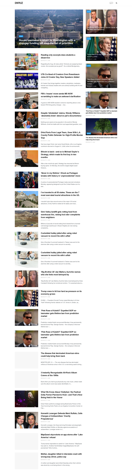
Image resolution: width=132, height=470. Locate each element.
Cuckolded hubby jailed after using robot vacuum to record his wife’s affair (59, 234)
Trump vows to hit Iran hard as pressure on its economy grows (61, 292)
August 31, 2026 (24, 46)
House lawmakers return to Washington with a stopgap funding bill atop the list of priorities (47, 41)
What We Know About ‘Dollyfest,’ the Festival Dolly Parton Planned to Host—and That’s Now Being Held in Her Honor (61, 394)
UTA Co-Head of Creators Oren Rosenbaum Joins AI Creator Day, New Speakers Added (60, 75)
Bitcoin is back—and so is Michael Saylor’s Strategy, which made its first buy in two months (60, 154)
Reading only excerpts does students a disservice (58, 56)
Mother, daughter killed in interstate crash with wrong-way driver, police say (61, 455)
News (21, 36)
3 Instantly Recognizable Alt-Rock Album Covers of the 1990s (59, 374)
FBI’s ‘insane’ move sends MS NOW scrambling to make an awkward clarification (60, 95)
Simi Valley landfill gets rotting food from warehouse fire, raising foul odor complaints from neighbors (60, 214)
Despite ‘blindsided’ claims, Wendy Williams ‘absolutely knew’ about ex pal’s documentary (61, 114)
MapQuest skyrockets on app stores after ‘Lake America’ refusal (62, 436)
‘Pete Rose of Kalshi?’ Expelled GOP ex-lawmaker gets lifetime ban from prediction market (60, 313)
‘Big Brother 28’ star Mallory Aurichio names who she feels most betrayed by (60, 273)
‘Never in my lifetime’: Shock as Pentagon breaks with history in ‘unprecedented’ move (60, 174)
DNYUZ (19, 3)
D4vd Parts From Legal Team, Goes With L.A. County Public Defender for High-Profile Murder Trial (62, 135)
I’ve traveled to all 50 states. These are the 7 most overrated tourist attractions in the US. (60, 194)
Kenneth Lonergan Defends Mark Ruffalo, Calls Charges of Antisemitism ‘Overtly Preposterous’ (61, 416)
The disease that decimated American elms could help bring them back (60, 354)
